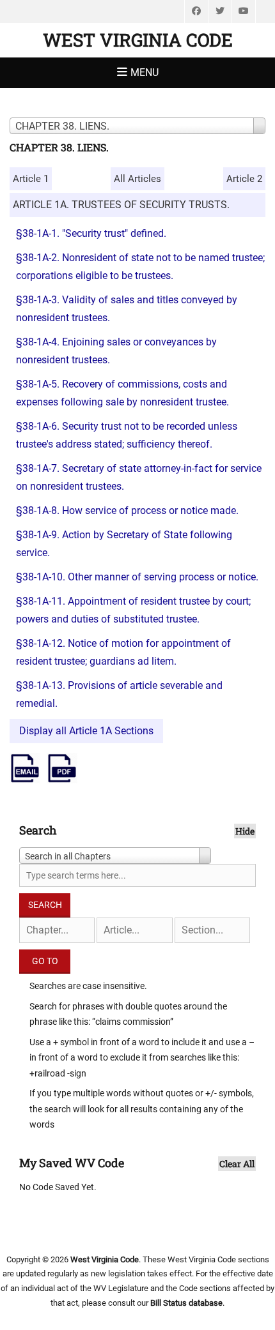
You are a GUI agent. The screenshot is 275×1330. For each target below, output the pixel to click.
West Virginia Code (138, 40)
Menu (144, 72)
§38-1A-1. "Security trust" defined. (91, 233)
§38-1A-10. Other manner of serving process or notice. (137, 577)
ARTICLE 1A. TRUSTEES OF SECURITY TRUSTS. (121, 205)
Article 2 (244, 179)
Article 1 (31, 179)
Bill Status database (186, 1303)
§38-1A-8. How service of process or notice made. (127, 510)
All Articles (137, 179)
